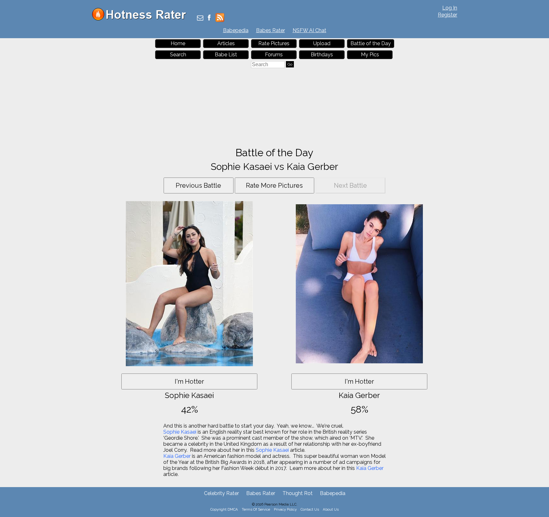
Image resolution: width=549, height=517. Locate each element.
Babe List (226, 55)
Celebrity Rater (221, 493)
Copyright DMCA (224, 509)
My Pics (370, 55)
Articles (226, 43)
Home (178, 43)
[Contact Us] (200, 18)
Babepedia (235, 30)
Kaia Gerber (177, 456)
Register (447, 15)
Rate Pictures (273, 43)
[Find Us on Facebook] (209, 18)
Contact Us (310, 509)
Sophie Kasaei (179, 432)
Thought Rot (297, 493)
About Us (331, 509)
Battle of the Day (370, 43)
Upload (321, 43)
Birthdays (322, 55)
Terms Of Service (256, 509)
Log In (449, 8)
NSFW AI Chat (309, 30)
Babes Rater (270, 30)
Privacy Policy (285, 509)
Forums (274, 55)
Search (178, 55)
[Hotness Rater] (141, 19)
